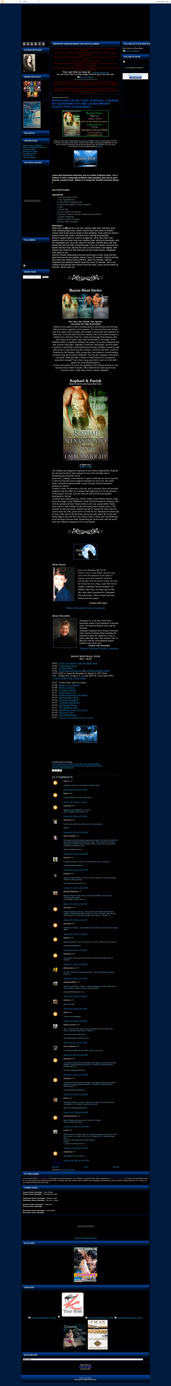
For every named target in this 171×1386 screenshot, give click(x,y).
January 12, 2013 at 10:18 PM (76, 1126)
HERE (100, 146)
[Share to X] (58, 770)
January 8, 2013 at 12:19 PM (76, 854)
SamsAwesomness (30, 153)
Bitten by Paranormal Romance (34, 147)
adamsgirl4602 (70, 982)
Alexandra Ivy (63, 764)
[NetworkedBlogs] (135, 75)
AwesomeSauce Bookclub (32, 145)
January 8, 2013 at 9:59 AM (75, 816)
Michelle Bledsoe (71, 891)
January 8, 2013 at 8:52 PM (75, 1021)
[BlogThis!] (55, 770)
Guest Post (75, 766)
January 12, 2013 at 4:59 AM (76, 1112)
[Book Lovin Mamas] (124, 63)
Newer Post (55, 1167)
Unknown (68, 805)
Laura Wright (85, 766)
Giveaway (66, 766)
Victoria (67, 857)
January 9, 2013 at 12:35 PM (76, 1094)
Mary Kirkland (70, 836)
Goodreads (113, 648)
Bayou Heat (74, 764)
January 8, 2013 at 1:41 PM (75, 920)
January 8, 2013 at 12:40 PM (76, 888)
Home (86, 1167)
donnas (67, 1000)
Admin (66, 781)
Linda (66, 1130)
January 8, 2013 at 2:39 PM (75, 964)
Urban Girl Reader (29, 157)
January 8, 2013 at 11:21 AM (76, 832)
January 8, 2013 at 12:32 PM (76, 870)
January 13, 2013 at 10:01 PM (76, 1160)
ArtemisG (68, 820)
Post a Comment (57, 1162)
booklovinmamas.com (101, 72)
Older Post (116, 1167)
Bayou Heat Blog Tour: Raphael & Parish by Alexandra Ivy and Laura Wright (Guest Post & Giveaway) (85, 103)
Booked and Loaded (30, 151)
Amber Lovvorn (70, 1024)
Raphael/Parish (66, 767)
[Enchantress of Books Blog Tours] (75, 1349)
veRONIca (68, 1152)
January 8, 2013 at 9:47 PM (75, 1042)
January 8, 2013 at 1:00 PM (75, 904)
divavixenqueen (70, 1116)
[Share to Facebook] (61, 770)
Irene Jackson (70, 1046)
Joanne (67, 937)
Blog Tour (84, 764)
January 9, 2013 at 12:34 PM (76, 1074)
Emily (66, 1098)
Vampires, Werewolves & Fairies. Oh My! (76, 718)
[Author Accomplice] (97, 1349)
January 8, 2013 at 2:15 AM (75, 790)
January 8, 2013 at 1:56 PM (75, 950)
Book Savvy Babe (29, 149)
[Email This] (53, 770)
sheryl (66, 1012)
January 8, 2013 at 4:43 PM (75, 978)
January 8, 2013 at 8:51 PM (75, 1008)
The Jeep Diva (28, 155)
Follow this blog (135, 77)
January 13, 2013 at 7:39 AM (76, 1148)
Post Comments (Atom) (68, 1170)
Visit (85, 1238)
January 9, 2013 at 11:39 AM (76, 1055)
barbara (67, 873)
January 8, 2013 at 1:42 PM (75, 934)
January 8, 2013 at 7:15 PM (75, 996)
